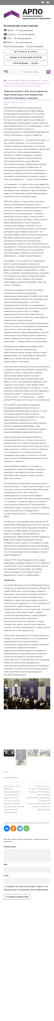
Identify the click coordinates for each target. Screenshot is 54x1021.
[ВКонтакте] (7, 828)
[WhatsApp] (26, 828)
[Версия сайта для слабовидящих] (47, 2)
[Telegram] (20, 828)
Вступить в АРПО (25, 51)
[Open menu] (6, 71)
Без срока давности (30, 80)
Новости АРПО (14, 80)
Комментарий (10, 846)
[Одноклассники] (13, 828)
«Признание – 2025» (26, 63)
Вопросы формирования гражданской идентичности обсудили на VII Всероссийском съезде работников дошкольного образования (14, 800)
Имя (6, 864)
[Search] (48, 72)
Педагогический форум (26, 57)
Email (7, 875)
